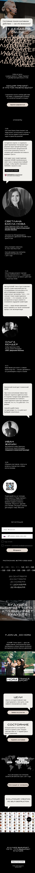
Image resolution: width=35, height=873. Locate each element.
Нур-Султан (25, 762)
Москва (22, 760)
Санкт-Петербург (22, 758)
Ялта (19, 762)
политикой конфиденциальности (22, 545)
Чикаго (10, 762)
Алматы (24, 761)
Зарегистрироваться (17, 105)
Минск (17, 761)
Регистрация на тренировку (18, 785)
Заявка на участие (18, 712)
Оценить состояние (18, 740)
